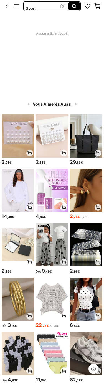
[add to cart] (29, 153)
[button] (7, 6)
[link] (87, 6)
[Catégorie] (17, 6)
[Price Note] (93, 369)
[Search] (74, 6)
